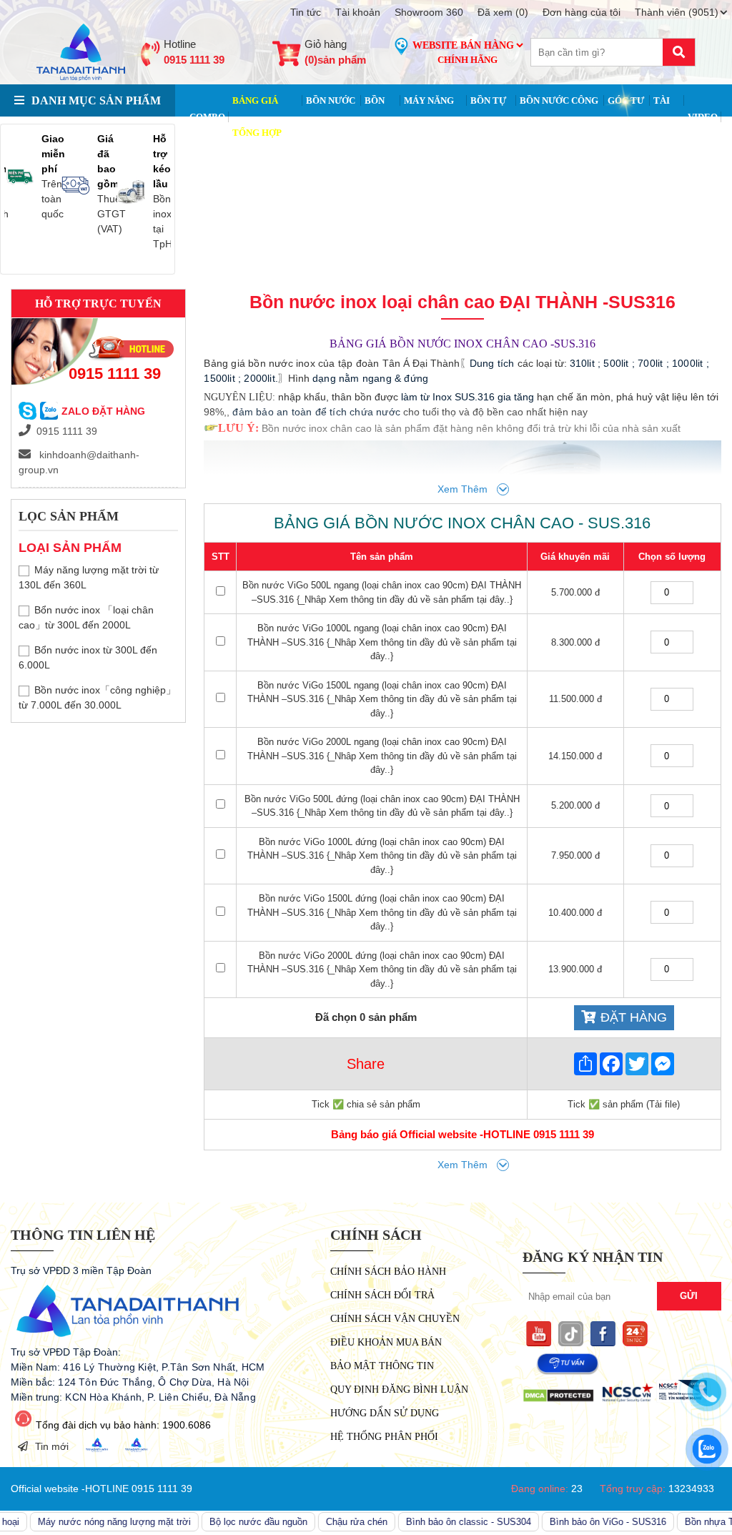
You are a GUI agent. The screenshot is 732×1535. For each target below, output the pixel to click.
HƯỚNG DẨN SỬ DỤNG (384, 1413)
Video (703, 117)
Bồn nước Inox (330, 116)
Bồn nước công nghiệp (559, 116)
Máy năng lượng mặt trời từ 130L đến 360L (89, 577)
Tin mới (52, 1446)
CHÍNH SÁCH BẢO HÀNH (388, 1271)
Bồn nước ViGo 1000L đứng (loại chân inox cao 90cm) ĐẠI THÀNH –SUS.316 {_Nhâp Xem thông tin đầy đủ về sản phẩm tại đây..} (382, 855)
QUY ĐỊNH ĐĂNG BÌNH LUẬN (399, 1389)
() (503, 12)
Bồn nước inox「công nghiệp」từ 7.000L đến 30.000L (97, 697)
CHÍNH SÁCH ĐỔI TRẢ (382, 1295)
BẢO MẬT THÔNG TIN (382, 1366)
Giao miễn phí (53, 153)
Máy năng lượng (429, 116)
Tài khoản (357, 12)
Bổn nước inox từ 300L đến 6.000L (88, 657)
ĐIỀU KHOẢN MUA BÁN (386, 1342)
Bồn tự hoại (488, 116)
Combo (207, 117)
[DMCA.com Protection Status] (558, 1399)
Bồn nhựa (378, 116)
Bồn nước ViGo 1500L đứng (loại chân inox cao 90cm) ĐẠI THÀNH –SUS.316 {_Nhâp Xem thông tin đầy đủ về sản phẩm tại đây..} (382, 912)
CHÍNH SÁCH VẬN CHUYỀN (395, 1318)
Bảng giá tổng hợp (257, 116)
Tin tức (305, 12)
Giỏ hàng (335, 52)
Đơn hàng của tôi (581, 12)
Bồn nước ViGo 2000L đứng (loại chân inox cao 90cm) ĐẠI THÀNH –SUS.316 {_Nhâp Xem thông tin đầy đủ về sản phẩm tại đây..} (382, 969)
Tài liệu (664, 116)
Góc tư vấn (626, 116)
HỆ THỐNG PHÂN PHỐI (384, 1436)
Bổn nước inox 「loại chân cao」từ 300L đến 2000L (86, 617)
